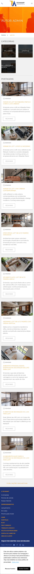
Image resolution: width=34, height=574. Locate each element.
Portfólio (4, 520)
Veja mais (9, 119)
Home (3, 35)
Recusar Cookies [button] (10, 568)
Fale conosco (6, 525)
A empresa (5, 495)
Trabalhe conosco (7, 528)
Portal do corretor (8, 533)
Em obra (4, 511)
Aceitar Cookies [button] (24, 568)
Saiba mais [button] (15, 562)
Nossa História (6, 501)
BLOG (3, 522)
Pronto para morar (7, 514)
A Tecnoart (5, 491)
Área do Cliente (6, 536)
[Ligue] (2, 3)
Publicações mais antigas (17, 483)
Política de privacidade (9, 530)
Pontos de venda (7, 498)
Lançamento (5, 508)
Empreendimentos (7, 504)
